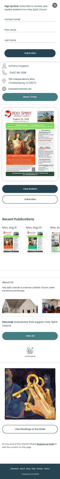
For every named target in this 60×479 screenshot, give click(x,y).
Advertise (14, 468)
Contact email (12, 19)
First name (10, 29)
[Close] (54, 5)
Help (33, 468)
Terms (47, 468)
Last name (10, 40)
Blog (28, 468)
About (22, 468)
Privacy (40, 468)
